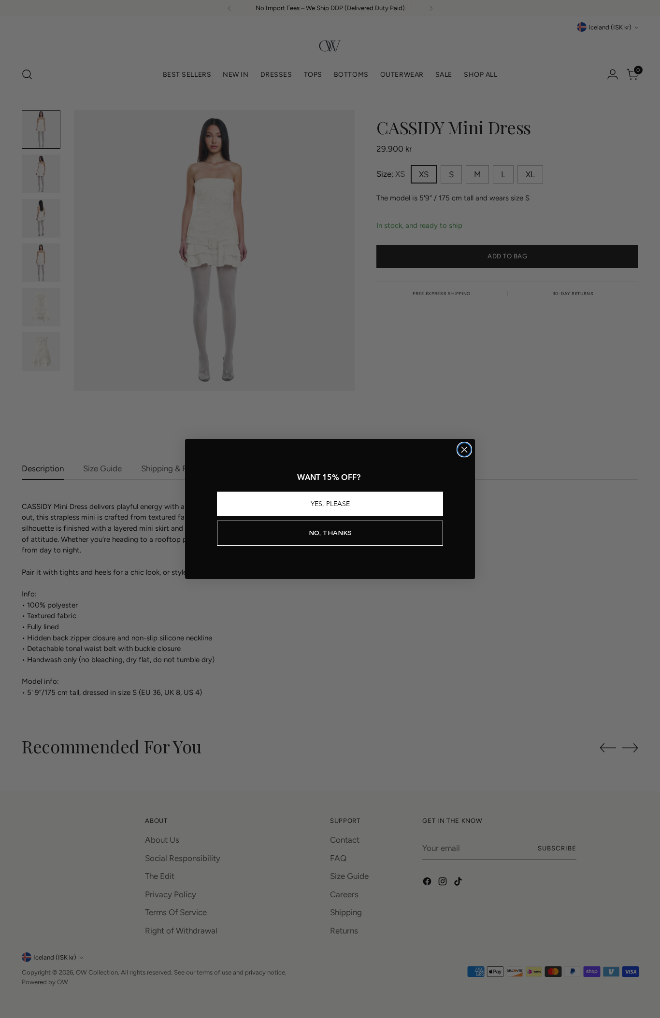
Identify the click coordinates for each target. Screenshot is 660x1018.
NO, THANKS (330, 533)
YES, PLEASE (330, 503)
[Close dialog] (464, 449)
